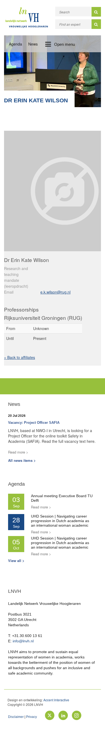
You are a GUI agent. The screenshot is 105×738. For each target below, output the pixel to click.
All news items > (22, 460)
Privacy (31, 717)
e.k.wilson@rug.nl (55, 292)
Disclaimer (16, 717)
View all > (16, 560)
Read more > (18, 452)
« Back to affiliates (19, 357)
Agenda (15, 44)
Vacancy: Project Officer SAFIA (34, 423)
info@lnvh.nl (23, 641)
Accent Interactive (56, 700)
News (33, 44)
